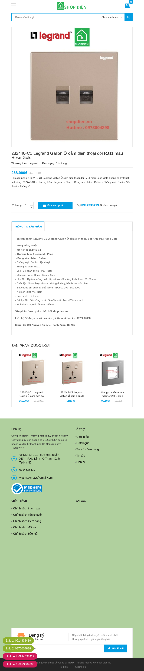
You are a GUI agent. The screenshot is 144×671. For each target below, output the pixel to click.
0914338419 (90, 205)
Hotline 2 (20, 664)
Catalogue (82, 443)
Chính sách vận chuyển (27, 514)
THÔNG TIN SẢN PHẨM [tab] (28, 226)
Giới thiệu (82, 436)
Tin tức (80, 455)
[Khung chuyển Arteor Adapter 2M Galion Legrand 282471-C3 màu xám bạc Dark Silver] (112, 370)
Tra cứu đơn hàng (87, 449)
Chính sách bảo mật (25, 533)
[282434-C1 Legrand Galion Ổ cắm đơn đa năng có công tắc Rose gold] (32, 370)
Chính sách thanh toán (27, 508)
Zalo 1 (18, 640)
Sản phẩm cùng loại (30, 346)
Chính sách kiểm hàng (27, 521)
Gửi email (118, 648)
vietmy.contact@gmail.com (36, 477)
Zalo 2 (18, 648)
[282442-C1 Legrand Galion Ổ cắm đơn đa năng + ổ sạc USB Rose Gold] (72, 370)
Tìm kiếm (63, 666)
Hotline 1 (20, 656)
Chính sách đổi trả (24, 527)
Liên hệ (81, 462)
